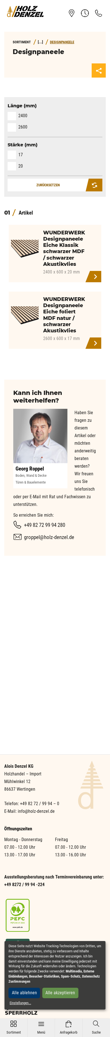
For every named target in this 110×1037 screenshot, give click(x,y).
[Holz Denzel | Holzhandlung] (25, 11)
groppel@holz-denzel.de (49, 537)
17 (20, 154)
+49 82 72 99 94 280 (44, 525)
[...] (40, 42)
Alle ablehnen (24, 992)
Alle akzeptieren (60, 992)
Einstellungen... (20, 1003)
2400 (22, 115)
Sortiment (13, 1027)
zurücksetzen (48, 185)
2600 (22, 127)
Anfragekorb (68, 1027)
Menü (41, 1027)
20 (20, 166)
